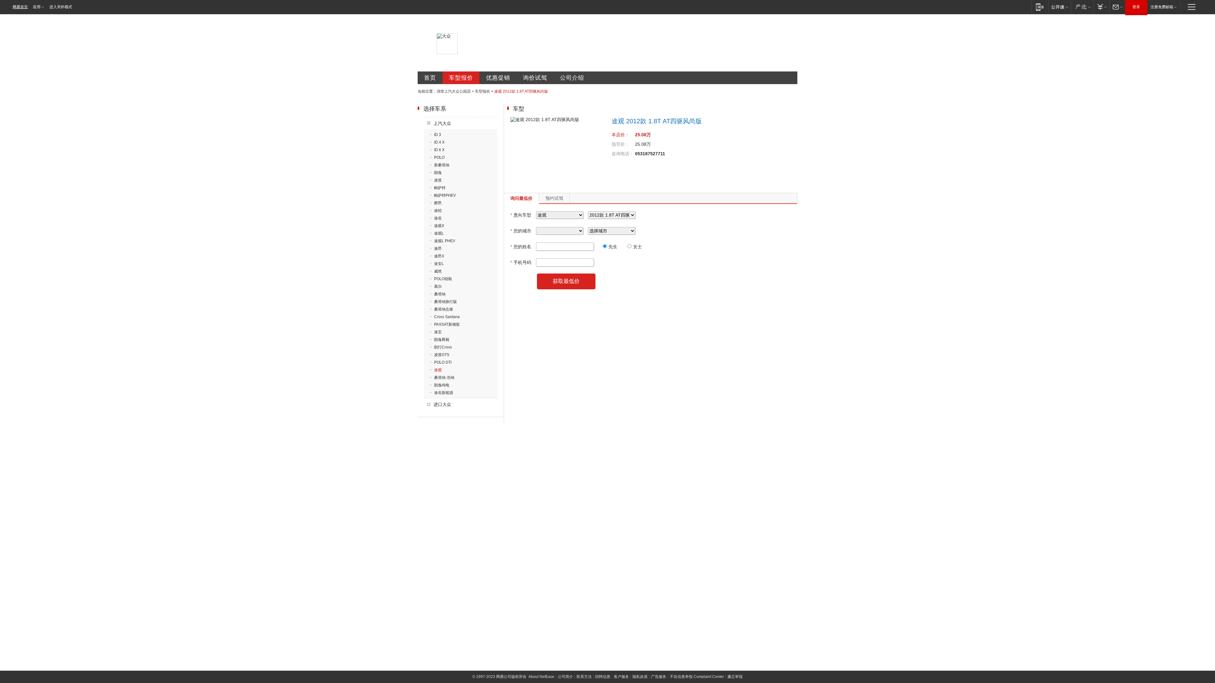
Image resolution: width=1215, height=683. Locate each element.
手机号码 (520, 262)
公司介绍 (572, 78)
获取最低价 (566, 281)
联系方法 (584, 676)
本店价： (620, 134)
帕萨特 (440, 188)
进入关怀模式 (60, 7)
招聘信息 (602, 676)
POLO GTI (443, 362)
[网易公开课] (1059, 7)
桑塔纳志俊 (443, 309)
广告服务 (658, 676)
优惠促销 (498, 78)
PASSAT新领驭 (447, 324)
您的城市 (520, 230)
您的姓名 (520, 246)
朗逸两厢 (441, 339)
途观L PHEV (444, 241)
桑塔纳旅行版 (445, 301)
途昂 (438, 248)
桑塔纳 (440, 294)
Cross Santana (447, 317)
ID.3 (437, 134)
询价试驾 (535, 78)
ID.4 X (439, 142)
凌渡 (438, 180)
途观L (439, 233)
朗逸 (438, 172)
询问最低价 (521, 198)
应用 (36, 7)
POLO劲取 (443, 279)
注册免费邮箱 (1161, 7)
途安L (439, 264)
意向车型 (520, 215)
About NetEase (541, 676)
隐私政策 (640, 676)
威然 (438, 271)
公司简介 (565, 676)
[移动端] (1039, 7)
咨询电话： (623, 153)
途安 (438, 332)
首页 (430, 78)
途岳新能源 (443, 393)
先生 (612, 246)
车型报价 (461, 78)
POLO (439, 157)
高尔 (438, 286)
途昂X (439, 256)
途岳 (438, 218)
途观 (438, 370)
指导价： (620, 144)
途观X (439, 226)
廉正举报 (735, 676)
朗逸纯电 (441, 385)
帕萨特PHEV (445, 195)
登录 (1136, 7)
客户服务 (621, 676)
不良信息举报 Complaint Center (697, 676)
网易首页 (20, 7)
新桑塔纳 (441, 165)
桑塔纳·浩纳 (444, 377)
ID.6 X (439, 150)
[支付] (1101, 7)
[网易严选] (1082, 7)
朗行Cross (443, 347)
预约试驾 (554, 198)
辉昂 (438, 203)
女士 (637, 246)
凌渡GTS (441, 355)
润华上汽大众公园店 (454, 91)
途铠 (438, 210)
